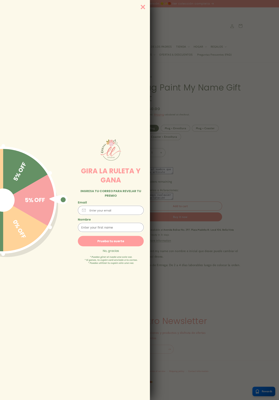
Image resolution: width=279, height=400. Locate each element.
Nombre (84, 219)
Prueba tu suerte (110, 241)
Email (82, 202)
